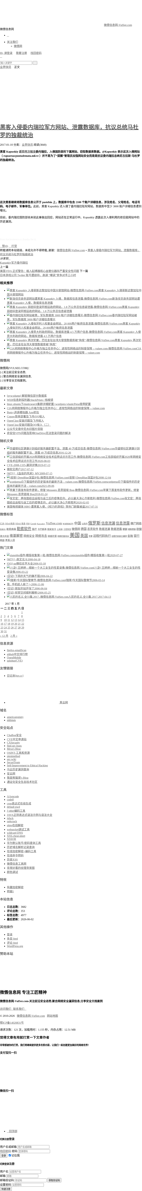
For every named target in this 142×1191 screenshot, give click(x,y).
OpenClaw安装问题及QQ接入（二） (29, 424)
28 (19, 627)
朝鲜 (125, 529)
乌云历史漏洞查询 (18, 769)
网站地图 (52, 1015)
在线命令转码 (15, 855)
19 (12, 623)
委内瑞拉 (22, 262)
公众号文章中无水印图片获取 (25, 429)
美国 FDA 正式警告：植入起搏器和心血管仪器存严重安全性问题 (39, 271)
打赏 (13, 246)
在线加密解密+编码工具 (21, 851)
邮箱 (3, 1175)
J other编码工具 (16, 810)
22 (22, 623)
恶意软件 (92, 529)
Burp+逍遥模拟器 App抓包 (23, 412)
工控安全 (67, 529)
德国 (84, 529)
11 (8, 620)
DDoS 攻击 (20, 523)
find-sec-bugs (14, 745)
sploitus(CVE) (15, 660)
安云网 (11, 773)
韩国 (2, 540)
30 (2, 631)
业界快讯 (5, 67)
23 (2, 627)
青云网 (63, 702)
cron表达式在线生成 (19, 803)
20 (15, 623)
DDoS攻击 (10, 523)
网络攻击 (41, 536)
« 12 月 (4, 635)
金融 (130, 535)
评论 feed (12, 942)
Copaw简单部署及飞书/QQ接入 (26, 416)
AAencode (13, 796)
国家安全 (51, 529)
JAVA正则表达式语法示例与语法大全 (29, 814)
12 (12, 620)
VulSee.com (54, 523)
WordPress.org (15, 946)
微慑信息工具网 (16, 863)
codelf (10, 799)
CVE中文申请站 (16, 739)
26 (12, 627)
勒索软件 (24, 529)
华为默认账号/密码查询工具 (24, 843)
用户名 (4, 1171)
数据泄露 (116, 529)
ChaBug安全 (14, 735)
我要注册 (21, 53)
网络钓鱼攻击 (63, 536)
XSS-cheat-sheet (16, 835)
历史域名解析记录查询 (21, 847)
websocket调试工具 (18, 829)
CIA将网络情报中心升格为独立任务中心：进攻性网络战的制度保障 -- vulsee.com (56, 408)
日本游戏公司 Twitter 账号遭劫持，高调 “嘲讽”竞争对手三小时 (38, 275)
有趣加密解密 (15, 887)
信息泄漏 (108, 523)
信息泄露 (123, 523)
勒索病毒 (11, 529)
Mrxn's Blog (14, 748)
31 (5, 631)
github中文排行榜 (17, 654)
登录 (9, 934)
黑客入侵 (10, 540)
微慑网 (18, 46)
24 (5, 627)
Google (33, 523)
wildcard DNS (15, 832)
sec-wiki (11, 759)
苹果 (90, 536)
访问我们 (6, 1008)
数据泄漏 (104, 529)
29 (22, 627)
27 (15, 627)
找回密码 (36, 53)
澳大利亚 (4, 536)
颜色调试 (12, 872)
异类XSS (12, 859)
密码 (14, 1151)
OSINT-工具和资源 (18, 752)
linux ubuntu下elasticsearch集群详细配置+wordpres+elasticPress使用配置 (49, 404)
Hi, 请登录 (6, 53)
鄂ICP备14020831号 (12, 1022)
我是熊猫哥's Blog (17, 777)
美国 (75, 535)
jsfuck (10, 818)
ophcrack (12, 821)
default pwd (13, 806)
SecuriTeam (13, 762)
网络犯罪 (52, 536)
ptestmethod (13, 756)
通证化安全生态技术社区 (22, 781)
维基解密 (16, 536)
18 (8, 623)
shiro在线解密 (15, 825)
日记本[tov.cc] (15, 675)
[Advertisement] (71, 95)
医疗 (34, 529)
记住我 (15, 1155)
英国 (84, 536)
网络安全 (29, 535)
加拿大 (3, 529)
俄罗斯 (94, 523)
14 (19, 620)
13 (15, 620)
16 (2, 623)
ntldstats (11, 720)
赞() (4, 246)
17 (5, 623)
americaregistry (15, 717)
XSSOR (11, 839)
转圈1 (10, 891)
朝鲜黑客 (132, 529)
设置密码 (5, 1184)
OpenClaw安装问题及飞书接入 (25, 420)
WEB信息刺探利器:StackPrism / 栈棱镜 (30, 399)
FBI (28, 523)
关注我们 (12, 41)
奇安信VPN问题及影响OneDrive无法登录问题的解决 (39, 433)
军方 (14, 262)
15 (22, 620)
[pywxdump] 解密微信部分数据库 (27, 395)
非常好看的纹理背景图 (21, 867)
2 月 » (13, 635)
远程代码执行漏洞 (119, 536)
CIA (2, 523)
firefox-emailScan (16, 650)
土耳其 (60, 529)
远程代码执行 (102, 536)
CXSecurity (13, 742)
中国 (77, 523)
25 (8, 627)
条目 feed (12, 938)
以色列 (84, 524)
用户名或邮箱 (8, 1146)
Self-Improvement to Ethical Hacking (27, 765)
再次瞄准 (30, 151)
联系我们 (19, 1008)
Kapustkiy (5, 262)
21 (19, 623)
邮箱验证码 (7, 1180)
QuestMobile (14, 657)
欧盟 (139, 529)
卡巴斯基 (42, 529)
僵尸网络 (135, 523)
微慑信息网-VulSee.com (118, 25)
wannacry (68, 523)
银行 (137, 536)
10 (5, 620)
